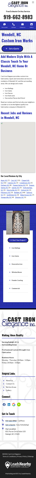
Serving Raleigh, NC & (10, 342)
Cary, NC (14, 180)
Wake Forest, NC (26, 195)
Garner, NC (15, 188)
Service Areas (11, 387)
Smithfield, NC (12, 195)
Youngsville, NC (6, 197)
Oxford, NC (25, 190)
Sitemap (31, 456)
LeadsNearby (26, 473)
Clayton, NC (12, 183)
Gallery (8, 390)
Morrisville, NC (12, 190)
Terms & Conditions (9, 456)
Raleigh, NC (18, 192)
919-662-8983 (18, 17)
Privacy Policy (22, 456)
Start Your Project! (19, 240)
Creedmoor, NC (25, 183)
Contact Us (10, 384)
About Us (9, 380)
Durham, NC (5, 185)
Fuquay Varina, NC (19, 185)
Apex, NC (4, 180)
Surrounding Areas (9, 345)
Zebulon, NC (19, 197)
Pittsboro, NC (5, 192)
